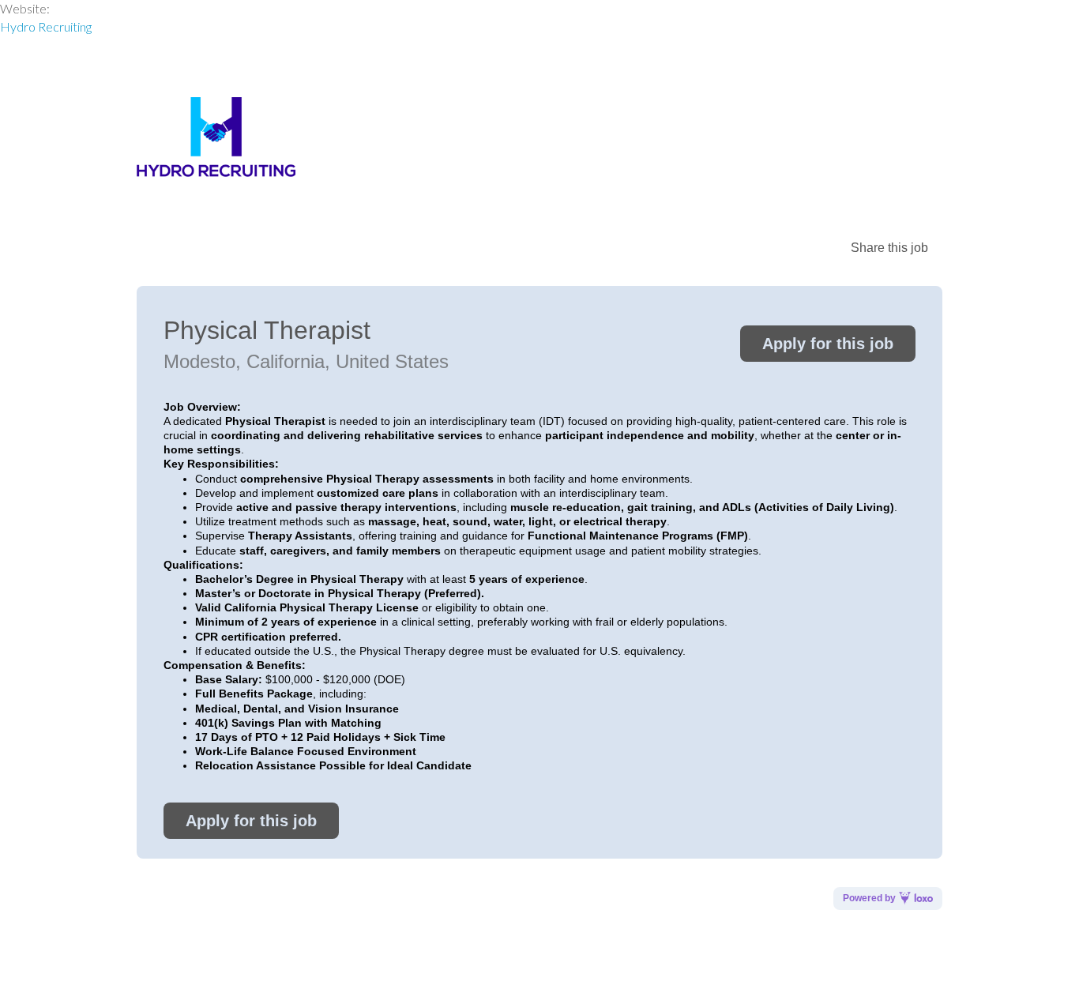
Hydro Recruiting (46, 26)
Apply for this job (827, 343)
